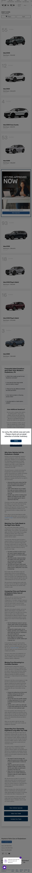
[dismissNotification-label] (20, 858)
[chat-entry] (4, 867)
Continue (16, 440)
